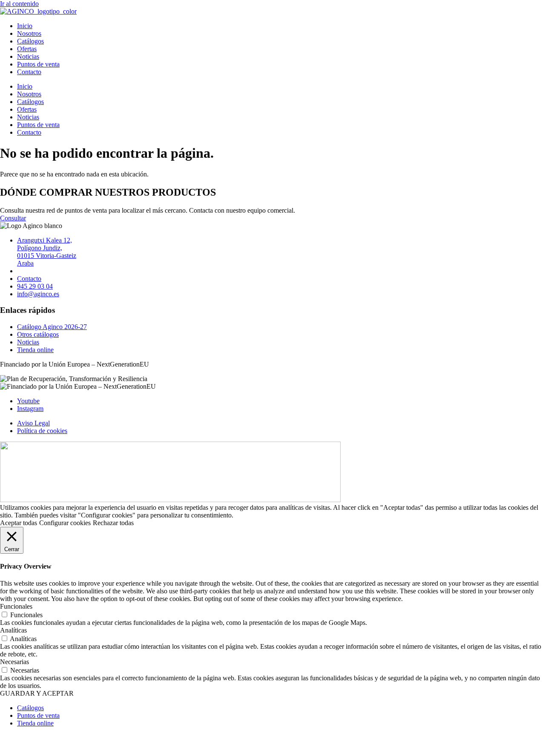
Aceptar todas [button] (18, 522)
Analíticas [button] (13, 630)
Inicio (24, 25)
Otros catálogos (38, 334)
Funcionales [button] (16, 606)
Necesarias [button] (14, 661)
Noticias (28, 56)
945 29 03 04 (35, 286)
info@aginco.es (38, 294)
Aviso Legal (33, 423)
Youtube (28, 401)
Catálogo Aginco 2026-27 (52, 326)
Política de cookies (42, 430)
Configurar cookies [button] (65, 522)
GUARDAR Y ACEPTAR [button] (37, 693)
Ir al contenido (19, 3)
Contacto (29, 71)
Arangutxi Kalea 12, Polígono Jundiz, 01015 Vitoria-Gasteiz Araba (46, 252)
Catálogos (30, 41)
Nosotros (29, 33)
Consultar (13, 218)
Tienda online (35, 349)
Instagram (30, 408)
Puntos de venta (38, 64)
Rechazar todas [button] (113, 522)
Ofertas (27, 48)
